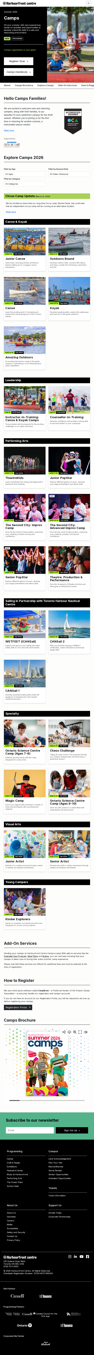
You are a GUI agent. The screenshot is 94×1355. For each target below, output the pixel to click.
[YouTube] (81, 1256)
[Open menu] (88, 3)
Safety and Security (16, 1232)
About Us (11, 1213)
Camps (10, 1159)
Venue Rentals (55, 1170)
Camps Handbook (19, 71)
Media (9, 1224)
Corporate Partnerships (59, 1216)
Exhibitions (12, 1166)
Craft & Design (13, 1162)
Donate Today (55, 1213)
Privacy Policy (13, 1240)
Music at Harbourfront (17, 1174)
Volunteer (11, 1216)
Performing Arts (14, 1178)
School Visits (13, 1186)
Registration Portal (18, 1007)
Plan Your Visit (55, 1162)
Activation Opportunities (59, 1178)
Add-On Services (67, 85)
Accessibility (12, 1228)
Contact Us (12, 1236)
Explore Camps (45, 85)
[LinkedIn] (75, 1256)
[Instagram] (69, 1256)
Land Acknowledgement (59, 1159)
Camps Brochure (24, 85)
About (7, 85)
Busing (45, 956)
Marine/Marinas (55, 1166)
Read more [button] (9, 130)
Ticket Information (57, 1195)
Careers (10, 1220)
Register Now (19, 61)
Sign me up (72, 1130)
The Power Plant (15, 1182)
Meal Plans (33, 956)
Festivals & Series (15, 1170)
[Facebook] (87, 1256)
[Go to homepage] (19, 3)
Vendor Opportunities (58, 1174)
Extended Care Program (15, 956)
